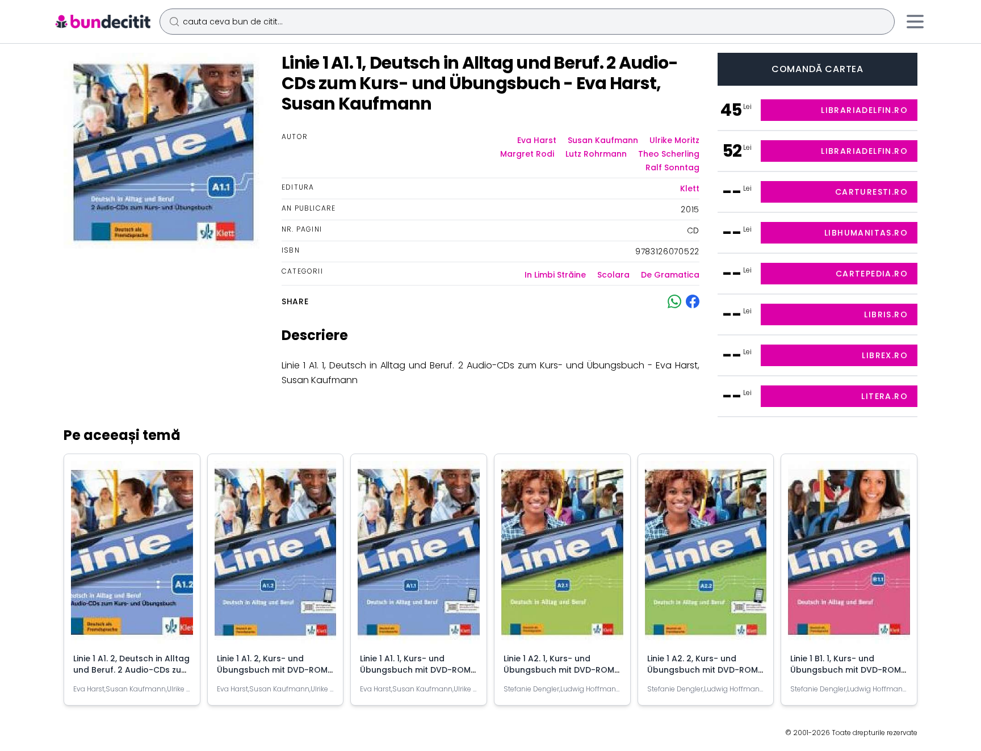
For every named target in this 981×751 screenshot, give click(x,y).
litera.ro (884, 396)
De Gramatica (670, 274)
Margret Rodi (527, 154)
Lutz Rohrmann (596, 154)
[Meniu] (915, 21)
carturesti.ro (871, 192)
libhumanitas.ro (866, 232)
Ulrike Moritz (674, 140)
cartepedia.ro (872, 273)
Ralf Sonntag (672, 167)
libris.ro (886, 314)
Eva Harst (536, 140)
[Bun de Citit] (102, 21)
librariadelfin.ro (864, 110)
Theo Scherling (668, 154)
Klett (689, 188)
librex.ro (885, 355)
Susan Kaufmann (603, 140)
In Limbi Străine (555, 274)
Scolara (613, 274)
